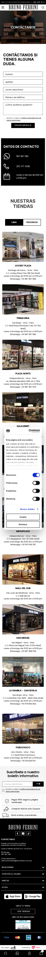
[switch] (36, 483)
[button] (43, 6)
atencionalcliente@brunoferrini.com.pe (16, 861)
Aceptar (23, 517)
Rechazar (23, 524)
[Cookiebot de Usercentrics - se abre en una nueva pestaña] (30, 431)
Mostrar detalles (27, 509)
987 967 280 (22, 156)
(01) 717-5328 (23, 166)
